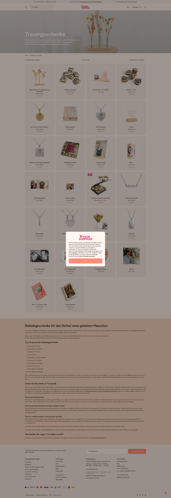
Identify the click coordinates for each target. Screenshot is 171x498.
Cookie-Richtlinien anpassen (86, 256)
